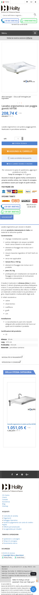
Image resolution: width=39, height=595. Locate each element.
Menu (4, 33)
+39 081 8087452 (11, 21)
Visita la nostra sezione (19, 38)
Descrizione (7, 217)
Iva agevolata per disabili (12, 529)
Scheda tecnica (20, 143)
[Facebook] (12, 474)
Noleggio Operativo (10, 520)
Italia (7, 2)
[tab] (19, 217)
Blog (3, 504)
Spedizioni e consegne (11, 362)
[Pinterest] (22, 474)
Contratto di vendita (10, 516)
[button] (18, 103)
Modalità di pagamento (12, 357)
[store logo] (10, 9)
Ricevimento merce (10, 543)
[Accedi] (35, 2)
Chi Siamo (5, 495)
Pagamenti (7, 518)
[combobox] (18, 15)
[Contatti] (31, 2)
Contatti (5, 499)
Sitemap (5, 506)
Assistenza (6, 502)
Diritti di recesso (9, 553)
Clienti (4, 497)
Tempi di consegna (10, 541)
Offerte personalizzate (11, 527)
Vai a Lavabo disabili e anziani (20, 164)
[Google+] (27, 474)
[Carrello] (27, 2)
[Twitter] (17, 474)
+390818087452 (30, 21)
